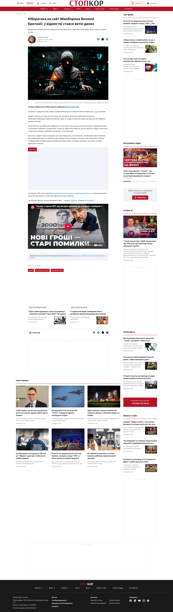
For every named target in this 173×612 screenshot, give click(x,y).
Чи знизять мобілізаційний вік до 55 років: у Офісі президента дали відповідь (138, 359)
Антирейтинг (128, 9)
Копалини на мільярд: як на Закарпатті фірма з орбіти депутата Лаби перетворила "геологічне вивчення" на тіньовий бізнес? (139, 463)
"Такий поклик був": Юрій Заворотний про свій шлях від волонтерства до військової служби (139, 243)
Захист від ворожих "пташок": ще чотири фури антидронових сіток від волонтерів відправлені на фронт (138, 173)
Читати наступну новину (79, 307)
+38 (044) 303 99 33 (140, 403)
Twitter (95, 256)
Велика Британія (57, 270)
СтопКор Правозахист (59, 600)
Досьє (88, 9)
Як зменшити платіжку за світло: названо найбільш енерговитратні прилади (102, 456)
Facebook (90, 200)
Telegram (73, 200)
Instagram (101, 256)
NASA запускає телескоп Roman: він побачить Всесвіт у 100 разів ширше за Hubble (103, 413)
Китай (31, 270)
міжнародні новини (42, 270)
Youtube (89, 256)
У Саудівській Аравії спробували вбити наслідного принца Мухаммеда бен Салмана (88, 312)
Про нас (54, 597)
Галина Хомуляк (43, 37)
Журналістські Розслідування (62, 603)
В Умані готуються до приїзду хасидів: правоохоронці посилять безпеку (139, 377)
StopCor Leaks (99, 9)
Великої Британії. (72, 107)
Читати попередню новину (37, 307)
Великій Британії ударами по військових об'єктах (71, 193)
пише (96, 111)
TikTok (32, 258)
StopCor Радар (114, 9)
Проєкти (43, 9)
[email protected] (30, 608)
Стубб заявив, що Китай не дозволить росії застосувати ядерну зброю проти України (32, 413)
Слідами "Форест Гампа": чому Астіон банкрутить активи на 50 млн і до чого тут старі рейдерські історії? (139, 424)
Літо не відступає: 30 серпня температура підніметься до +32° (137, 60)
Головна (19, 14)
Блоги (79, 9)
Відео (55, 9)
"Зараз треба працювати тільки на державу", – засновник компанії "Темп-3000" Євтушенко (47, 312)
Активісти (55, 607)
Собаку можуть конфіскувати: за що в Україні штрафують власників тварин (139, 41)
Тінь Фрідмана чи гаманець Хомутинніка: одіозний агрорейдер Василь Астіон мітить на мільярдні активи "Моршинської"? (140, 444)
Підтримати (139, 3)
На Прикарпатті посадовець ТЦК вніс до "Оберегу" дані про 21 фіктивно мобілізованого (31, 456)
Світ (25, 14)
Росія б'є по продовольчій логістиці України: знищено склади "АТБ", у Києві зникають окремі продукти (66, 456)
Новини (66, 9)
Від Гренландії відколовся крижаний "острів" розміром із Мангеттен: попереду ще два (138, 340)
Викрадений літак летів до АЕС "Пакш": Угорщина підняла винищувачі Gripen (64, 413)
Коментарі (36, 333)
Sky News (37, 266)
